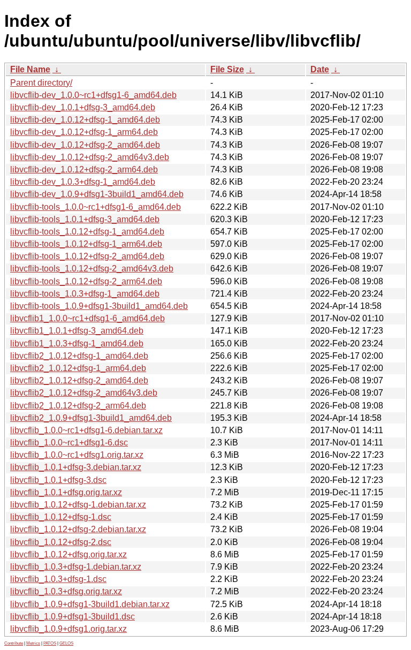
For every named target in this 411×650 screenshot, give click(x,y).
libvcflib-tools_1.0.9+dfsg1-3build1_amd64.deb (99, 306)
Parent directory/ (41, 82)
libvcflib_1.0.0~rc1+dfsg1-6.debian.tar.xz (86, 430)
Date (319, 69)
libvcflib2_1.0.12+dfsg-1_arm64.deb (78, 368)
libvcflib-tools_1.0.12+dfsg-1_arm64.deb (86, 243)
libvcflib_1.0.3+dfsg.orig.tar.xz (66, 591)
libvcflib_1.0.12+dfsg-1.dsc (60, 516)
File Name (30, 69)
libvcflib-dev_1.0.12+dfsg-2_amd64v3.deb (89, 157)
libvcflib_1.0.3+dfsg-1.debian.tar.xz (75, 566)
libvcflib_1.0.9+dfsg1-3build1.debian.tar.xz (90, 604)
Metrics (33, 643)
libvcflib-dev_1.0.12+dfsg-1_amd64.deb (85, 119)
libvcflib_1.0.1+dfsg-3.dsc (58, 480)
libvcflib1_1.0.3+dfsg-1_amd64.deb (76, 343)
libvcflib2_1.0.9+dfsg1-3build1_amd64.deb (91, 417)
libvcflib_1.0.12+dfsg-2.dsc (60, 542)
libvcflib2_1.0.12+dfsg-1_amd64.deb (79, 355)
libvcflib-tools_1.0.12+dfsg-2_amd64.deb (87, 256)
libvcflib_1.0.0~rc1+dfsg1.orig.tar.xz (76, 454)
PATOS (49, 643)
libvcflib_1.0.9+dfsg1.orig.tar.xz (68, 628)
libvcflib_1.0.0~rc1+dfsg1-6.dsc (69, 442)
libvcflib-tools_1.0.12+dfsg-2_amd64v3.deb (91, 268)
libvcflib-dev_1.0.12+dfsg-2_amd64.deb (85, 144)
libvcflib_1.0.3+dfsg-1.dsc (58, 579)
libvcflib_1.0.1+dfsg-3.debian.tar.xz (75, 467)
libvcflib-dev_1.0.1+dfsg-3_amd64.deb (82, 107)
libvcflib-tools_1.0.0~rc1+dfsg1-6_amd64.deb (95, 206)
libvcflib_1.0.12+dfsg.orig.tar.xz (68, 554)
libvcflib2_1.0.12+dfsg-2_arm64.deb (78, 405)
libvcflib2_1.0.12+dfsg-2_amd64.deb (79, 380)
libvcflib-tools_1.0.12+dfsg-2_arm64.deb (86, 281)
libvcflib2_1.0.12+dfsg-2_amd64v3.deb (83, 392)
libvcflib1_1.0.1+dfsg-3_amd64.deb (76, 330)
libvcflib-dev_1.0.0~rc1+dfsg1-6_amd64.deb (93, 95)
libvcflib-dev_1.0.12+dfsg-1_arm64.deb (84, 132)
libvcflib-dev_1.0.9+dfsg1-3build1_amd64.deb (97, 194)
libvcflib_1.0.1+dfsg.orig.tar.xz (66, 492)
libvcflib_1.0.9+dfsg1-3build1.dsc (72, 616)
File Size (227, 69)
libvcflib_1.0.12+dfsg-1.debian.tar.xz (78, 504)
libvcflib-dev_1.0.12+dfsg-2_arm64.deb (84, 169)
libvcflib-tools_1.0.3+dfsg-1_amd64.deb (84, 293)
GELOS (66, 643)
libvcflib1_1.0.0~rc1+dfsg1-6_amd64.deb (87, 318)
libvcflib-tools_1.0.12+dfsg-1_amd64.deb (87, 231)
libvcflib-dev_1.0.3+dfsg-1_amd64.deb (82, 181)
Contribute (13, 643)
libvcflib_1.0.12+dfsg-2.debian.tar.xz (78, 529)
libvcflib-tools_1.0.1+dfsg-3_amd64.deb (84, 219)
